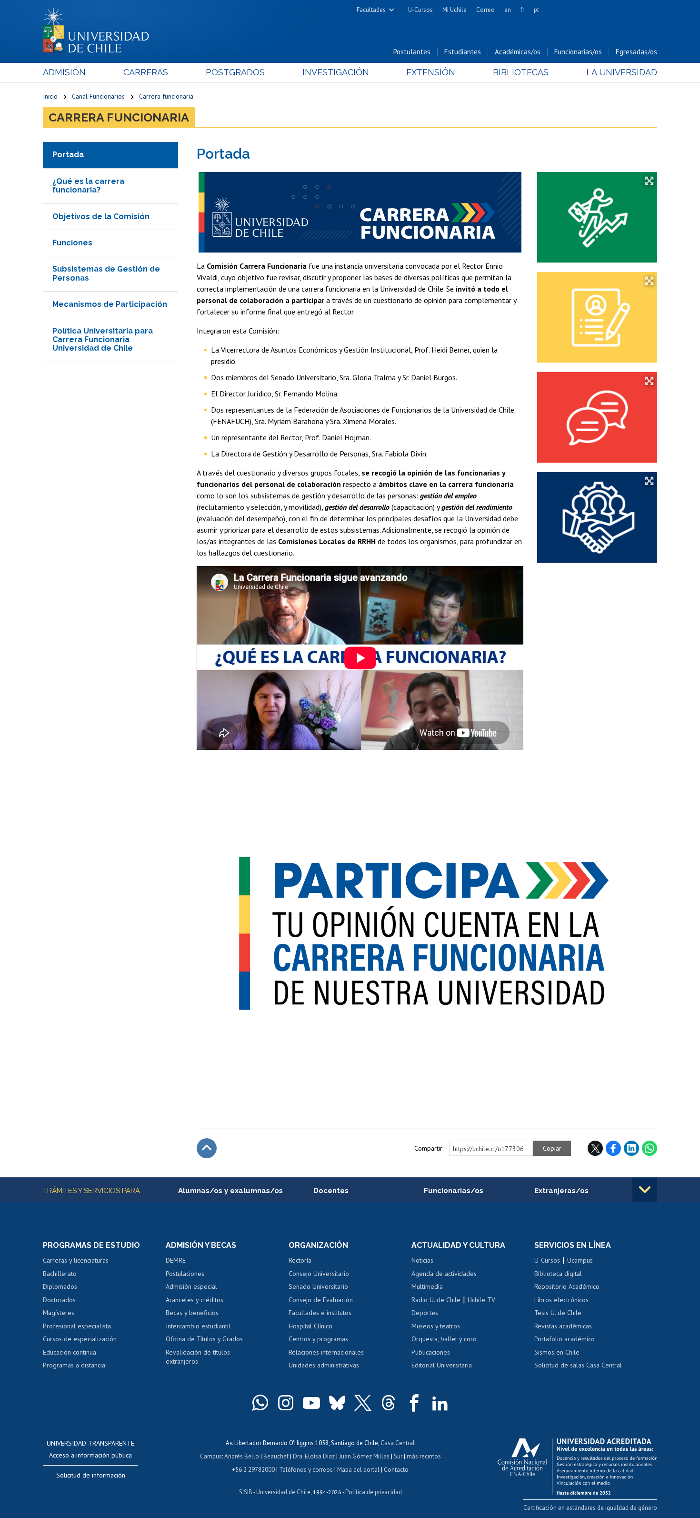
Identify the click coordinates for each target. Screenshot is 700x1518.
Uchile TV (481, 1299)
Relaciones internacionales (326, 1352)
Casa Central (397, 1443)
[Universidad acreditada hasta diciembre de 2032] (577, 1464)
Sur (398, 1456)
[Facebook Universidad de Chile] (414, 1403)
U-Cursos (420, 10)
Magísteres (58, 1312)
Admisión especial (191, 1286)
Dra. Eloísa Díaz (314, 1456)
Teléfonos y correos (306, 1470)
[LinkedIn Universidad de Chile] (440, 1403)
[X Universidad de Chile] (363, 1403)
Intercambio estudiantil (198, 1326)
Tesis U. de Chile (557, 1312)
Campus (211, 1456)
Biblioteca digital (558, 1273)
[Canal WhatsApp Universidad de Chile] (260, 1403)
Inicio (50, 96)
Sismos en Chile (557, 1352)
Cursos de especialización (80, 1339)
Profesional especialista (77, 1326)
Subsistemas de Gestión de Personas (106, 273)
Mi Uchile (454, 10)
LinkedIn (631, 1148)
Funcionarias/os (578, 51)
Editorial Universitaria (441, 1365)
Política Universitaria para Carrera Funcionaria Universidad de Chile (102, 339)
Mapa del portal (358, 1470)
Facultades (371, 10)
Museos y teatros (435, 1326)
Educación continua (69, 1352)
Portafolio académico (564, 1339)
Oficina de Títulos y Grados (204, 1339)
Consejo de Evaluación (321, 1299)
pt (536, 10)
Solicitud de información (90, 1475)
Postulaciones (185, 1273)
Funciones (72, 242)
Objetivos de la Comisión (101, 216)
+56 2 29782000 (253, 1470)
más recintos (424, 1456)
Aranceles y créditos (194, 1299)
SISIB (245, 1492)
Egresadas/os (636, 51)
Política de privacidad (373, 1492)
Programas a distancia (74, 1365)
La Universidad (621, 72)
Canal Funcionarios (98, 96)
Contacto (396, 1470)
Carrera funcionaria (166, 96)
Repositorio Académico (567, 1286)
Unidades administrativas (324, 1365)
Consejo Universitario (319, 1273)
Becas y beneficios (192, 1312)
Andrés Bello (241, 1456)
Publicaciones (430, 1352)
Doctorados (59, 1299)
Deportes (424, 1312)
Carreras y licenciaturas (76, 1260)
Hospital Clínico (310, 1326)
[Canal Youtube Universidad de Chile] (311, 1403)
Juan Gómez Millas (364, 1456)
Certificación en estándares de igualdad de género (590, 1508)
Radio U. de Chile (435, 1299)
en (507, 10)
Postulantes (411, 51)
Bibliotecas (521, 72)
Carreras (145, 72)
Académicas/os (517, 51)
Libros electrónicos (561, 1299)
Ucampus (580, 1260)
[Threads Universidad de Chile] (388, 1403)
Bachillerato (60, 1273)
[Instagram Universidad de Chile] (286, 1403)
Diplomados (60, 1286)
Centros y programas (318, 1339)
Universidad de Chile (283, 1492)
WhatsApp (649, 1148)
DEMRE (176, 1260)
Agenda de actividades (444, 1273)
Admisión (64, 72)
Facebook (613, 1148)
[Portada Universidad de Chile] (99, 28)
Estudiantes (462, 51)
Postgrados (235, 72)
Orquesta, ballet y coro (444, 1339)
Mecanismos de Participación (109, 304)
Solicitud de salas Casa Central (578, 1365)
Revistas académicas (563, 1326)
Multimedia (427, 1286)
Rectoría (300, 1260)
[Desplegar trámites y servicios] (644, 1189)
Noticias (422, 1260)
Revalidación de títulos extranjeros (198, 1357)
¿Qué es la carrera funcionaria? (88, 185)
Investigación (335, 72)
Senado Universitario (318, 1286)
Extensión (430, 72)
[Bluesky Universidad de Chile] (337, 1403)
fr (522, 10)
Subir (207, 1148)
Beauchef (276, 1456)
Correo (485, 10)
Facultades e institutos (320, 1312)
